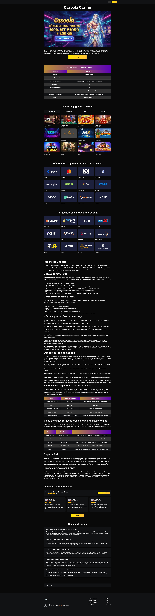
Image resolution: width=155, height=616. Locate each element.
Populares (51, 111)
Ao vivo (68, 111)
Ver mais (77, 515)
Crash (85, 111)
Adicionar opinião (103, 492)
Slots (102, 111)
